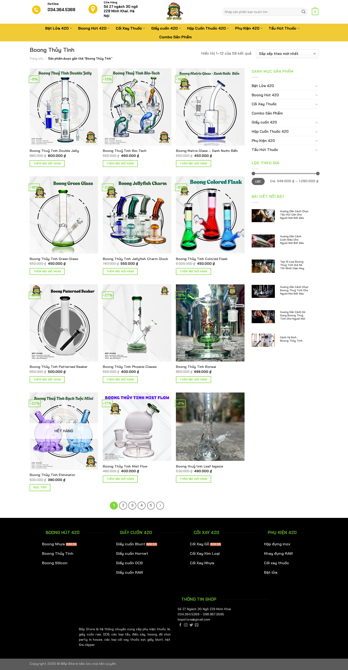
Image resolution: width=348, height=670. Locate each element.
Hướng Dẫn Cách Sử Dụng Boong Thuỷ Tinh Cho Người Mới (292, 315)
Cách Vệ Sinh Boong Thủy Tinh (291, 339)
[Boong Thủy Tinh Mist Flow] (137, 426)
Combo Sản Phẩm (175, 37)
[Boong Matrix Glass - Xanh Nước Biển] (210, 106)
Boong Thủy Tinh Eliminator (52, 475)
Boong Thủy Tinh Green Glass (54, 259)
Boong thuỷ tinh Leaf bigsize (199, 466)
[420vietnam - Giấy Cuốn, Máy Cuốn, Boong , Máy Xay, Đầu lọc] (174, 12)
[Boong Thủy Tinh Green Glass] (64, 215)
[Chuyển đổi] (316, 86)
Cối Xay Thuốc (129, 28)
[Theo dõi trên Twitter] (191, 625)
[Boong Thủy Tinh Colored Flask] (210, 215)
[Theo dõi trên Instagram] (185, 625)
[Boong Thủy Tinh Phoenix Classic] (137, 322)
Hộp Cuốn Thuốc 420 (206, 28)
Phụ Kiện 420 (247, 28)
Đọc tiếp (40, 487)
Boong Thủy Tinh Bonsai (196, 367)
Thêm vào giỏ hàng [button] (47, 163)
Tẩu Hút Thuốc (282, 28)
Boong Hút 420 (92, 28)
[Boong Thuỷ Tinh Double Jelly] (64, 106)
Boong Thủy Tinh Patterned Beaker (59, 367)
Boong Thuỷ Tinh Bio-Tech (125, 151)
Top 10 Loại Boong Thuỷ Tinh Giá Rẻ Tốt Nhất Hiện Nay (292, 265)
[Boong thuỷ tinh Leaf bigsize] (210, 426)
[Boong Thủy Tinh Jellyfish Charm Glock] (137, 215)
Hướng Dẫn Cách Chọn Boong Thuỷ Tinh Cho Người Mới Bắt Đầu (294, 290)
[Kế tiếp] (160, 506)
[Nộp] (303, 12)
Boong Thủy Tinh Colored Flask (202, 259)
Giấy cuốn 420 (164, 28)
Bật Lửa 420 (57, 28)
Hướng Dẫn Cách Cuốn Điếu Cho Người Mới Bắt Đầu (292, 240)
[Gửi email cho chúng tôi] (196, 625)
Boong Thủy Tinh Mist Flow (125, 466)
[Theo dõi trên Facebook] (180, 625)
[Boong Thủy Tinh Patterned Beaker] (64, 322)
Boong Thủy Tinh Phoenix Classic (130, 367)
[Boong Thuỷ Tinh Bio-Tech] (137, 106)
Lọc (258, 181)
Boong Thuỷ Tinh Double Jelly (54, 151)
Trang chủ (36, 59)
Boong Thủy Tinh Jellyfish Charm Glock (135, 259)
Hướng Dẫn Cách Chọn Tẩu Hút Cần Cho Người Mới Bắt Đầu (294, 215)
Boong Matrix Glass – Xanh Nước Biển (207, 151)
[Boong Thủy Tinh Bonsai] (210, 322)
